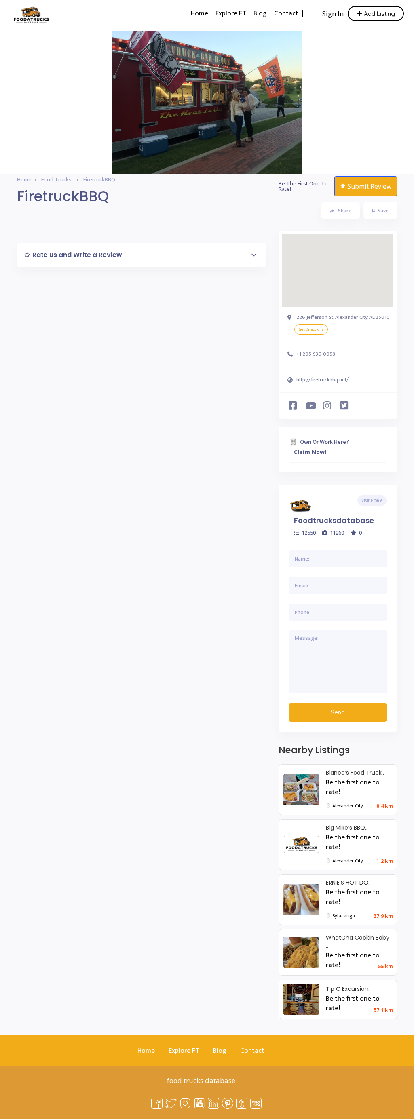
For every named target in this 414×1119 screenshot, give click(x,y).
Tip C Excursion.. (348, 989)
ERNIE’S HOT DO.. (348, 883)
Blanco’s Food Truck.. (355, 773)
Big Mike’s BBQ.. (347, 828)
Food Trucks (56, 179)
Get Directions (311, 329)
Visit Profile (371, 500)
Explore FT (230, 13)
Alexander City (347, 806)
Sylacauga (343, 916)
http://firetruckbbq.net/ (322, 380)
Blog (260, 13)
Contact (286, 13)
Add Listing (378, 13)
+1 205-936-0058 (315, 354)
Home (199, 13)
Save (383, 210)
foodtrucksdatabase (334, 520)
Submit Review (369, 186)
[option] (207, 102)
